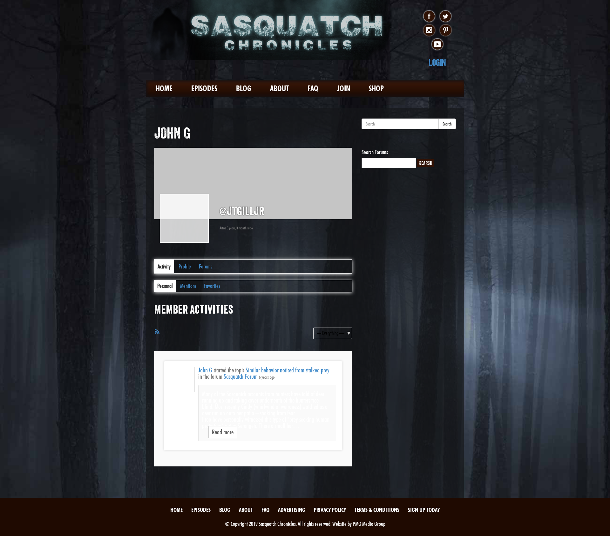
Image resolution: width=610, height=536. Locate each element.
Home (164, 88)
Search (447, 123)
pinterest (445, 30)
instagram (429, 30)
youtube (437, 44)
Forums (205, 266)
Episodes (204, 88)
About (279, 88)
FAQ (313, 88)
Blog (243, 88)
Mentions (188, 285)
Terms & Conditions (377, 509)
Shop (376, 88)
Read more (223, 432)
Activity (164, 266)
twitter (445, 17)
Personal (165, 285)
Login (437, 62)
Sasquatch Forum (241, 376)
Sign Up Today (424, 509)
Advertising (291, 509)
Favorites (212, 285)
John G (205, 370)
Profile (185, 266)
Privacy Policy (330, 509)
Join (343, 88)
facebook (429, 17)
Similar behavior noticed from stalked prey (287, 370)
